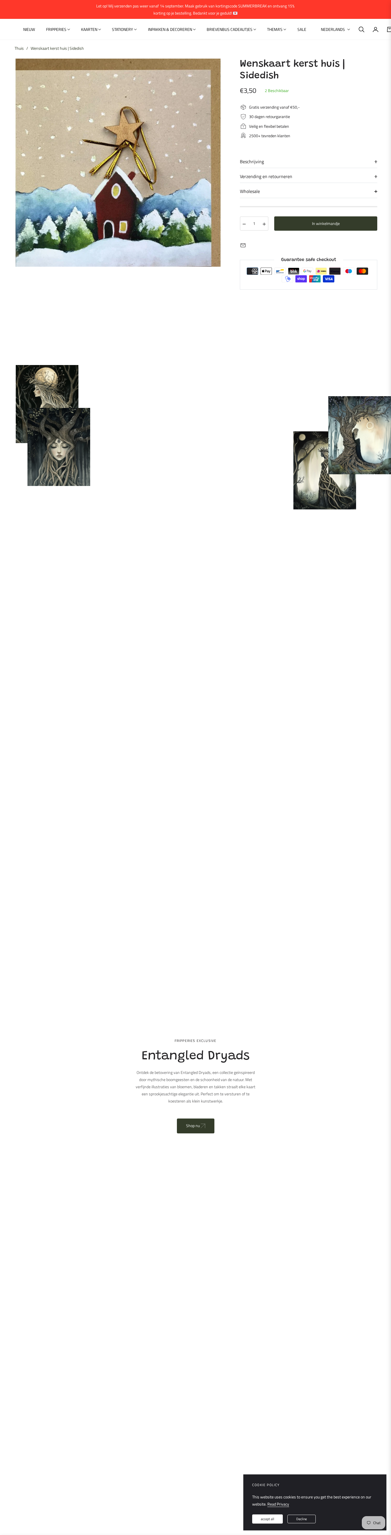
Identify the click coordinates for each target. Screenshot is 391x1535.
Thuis (19, 48)
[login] (375, 29)
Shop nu (193, 1126)
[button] (361, 29)
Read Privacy (278, 1504)
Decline (301, 1519)
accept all (267, 1519)
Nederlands (333, 29)
